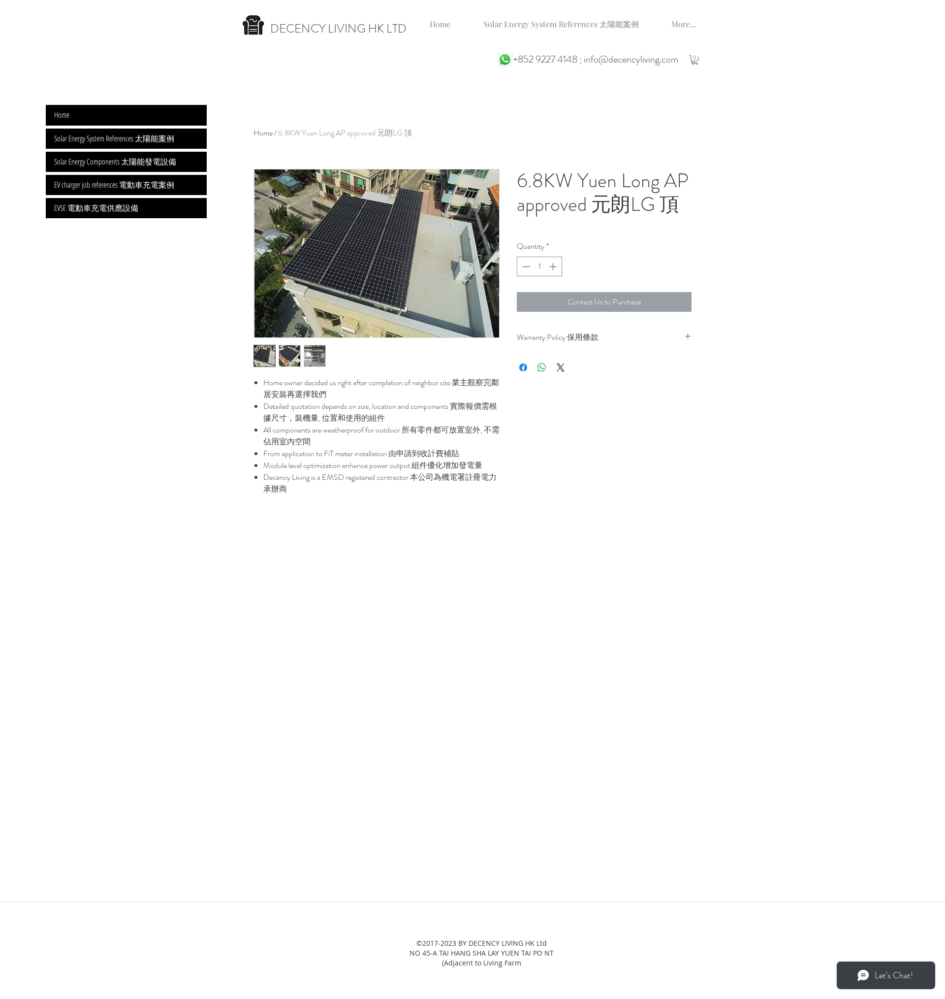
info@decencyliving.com (631, 59)
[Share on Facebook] (523, 367)
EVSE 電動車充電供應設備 (96, 207)
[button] (694, 60)
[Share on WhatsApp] (542, 367)
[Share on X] (561, 367)
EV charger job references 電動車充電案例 (114, 184)
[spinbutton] (539, 266)
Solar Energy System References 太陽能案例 (114, 138)
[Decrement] (525, 266)
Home (263, 132)
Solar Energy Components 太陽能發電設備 (115, 161)
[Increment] (554, 266)
